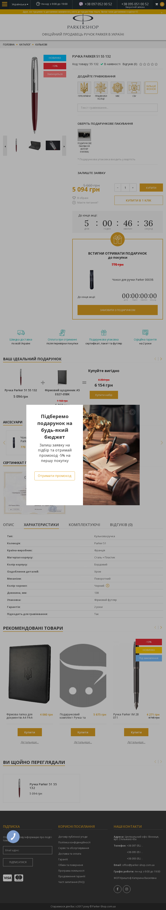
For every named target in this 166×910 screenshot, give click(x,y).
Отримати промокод (54, 475)
